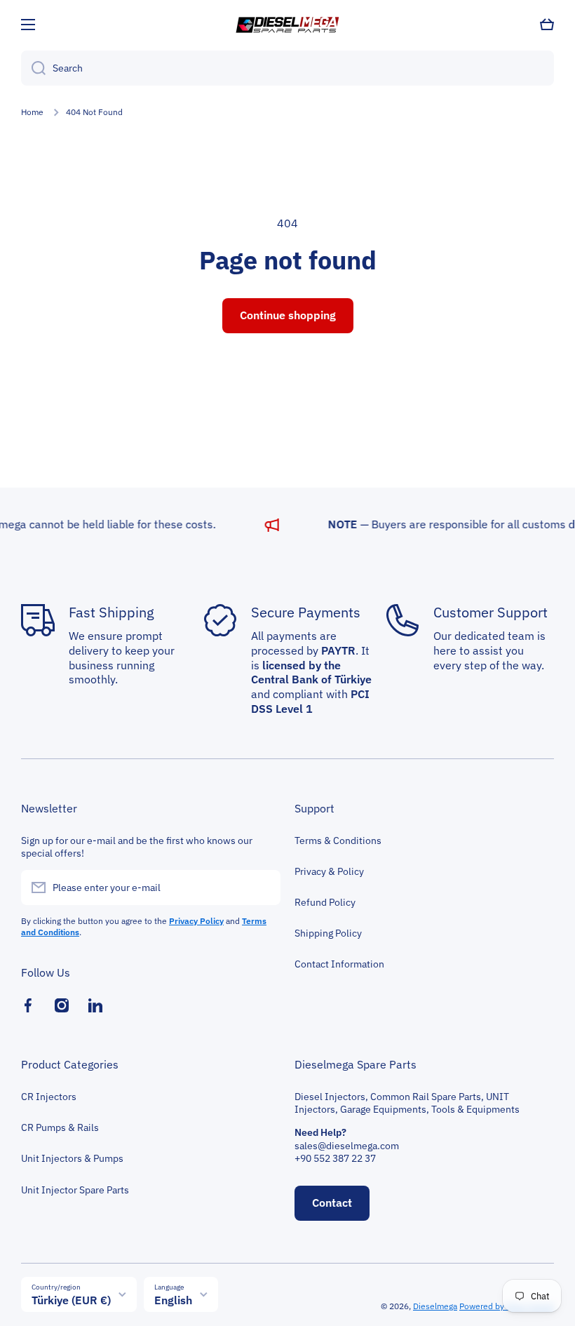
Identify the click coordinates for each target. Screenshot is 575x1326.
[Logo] (287, 24)
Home (32, 112)
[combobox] (287, 68)
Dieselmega (435, 1306)
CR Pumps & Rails (60, 1127)
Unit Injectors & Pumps (72, 1158)
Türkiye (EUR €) (71, 1300)
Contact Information (339, 964)
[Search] (33, 68)
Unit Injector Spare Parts (75, 1190)
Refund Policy (325, 902)
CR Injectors (48, 1096)
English (173, 1300)
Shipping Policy (328, 933)
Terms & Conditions (338, 840)
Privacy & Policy (329, 871)
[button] (547, 25)
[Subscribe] (262, 887)
